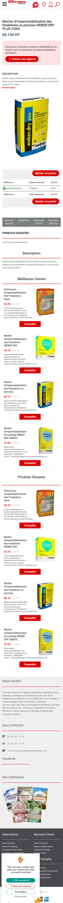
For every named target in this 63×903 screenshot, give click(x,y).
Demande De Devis (42, 874)
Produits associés (9, 222)
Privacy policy (21, 896)
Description (23, 221)
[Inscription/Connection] (50, 5)
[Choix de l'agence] (44, 5)
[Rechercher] (57, 5)
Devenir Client (40, 853)
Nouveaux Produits (54, 222)
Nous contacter (41, 843)
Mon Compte (40, 867)
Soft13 (45, 892)
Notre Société (8, 843)
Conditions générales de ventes (16, 853)
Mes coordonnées (42, 877)
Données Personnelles (12, 849)
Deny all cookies (22, 886)
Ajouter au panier (45, 173)
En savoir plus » (9, 87)
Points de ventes (10, 846)
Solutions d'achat (42, 849)
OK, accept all (21, 880)
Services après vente (43, 846)
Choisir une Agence (24, 59)
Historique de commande (45, 870)
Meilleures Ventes (39, 222)
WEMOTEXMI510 (14, 188)
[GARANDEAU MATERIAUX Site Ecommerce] (17, 4)
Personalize (20, 892)
